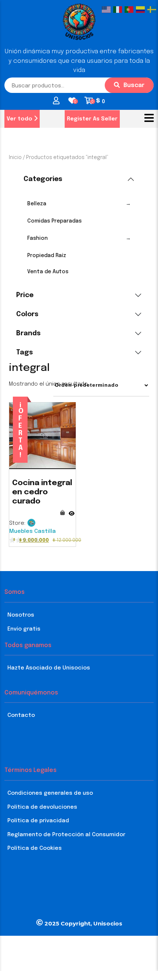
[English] (107, 9)
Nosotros (20, 615)
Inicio (15, 157)
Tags (24, 352)
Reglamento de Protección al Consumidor (66, 835)
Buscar (133, 85)
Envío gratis (23, 629)
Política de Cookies (34, 848)
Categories (43, 179)
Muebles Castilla (32, 531)
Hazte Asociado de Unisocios (48, 668)
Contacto (21, 715)
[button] (149, 119)
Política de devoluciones (42, 807)
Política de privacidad (38, 821)
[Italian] (119, 9)
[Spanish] (141, 9)
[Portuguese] (130, 9)
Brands (28, 333)
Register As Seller (92, 119)
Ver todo (20, 119)
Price (24, 295)
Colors (27, 314)
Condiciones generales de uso (50, 793)
